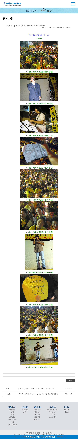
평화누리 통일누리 (52, 409)
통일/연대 (37, 419)
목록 (70, 380)
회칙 (12, 414)
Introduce (67, 409)
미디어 (52, 414)
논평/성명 (25, 409)
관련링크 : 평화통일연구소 (58, 436)
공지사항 (37, 409)
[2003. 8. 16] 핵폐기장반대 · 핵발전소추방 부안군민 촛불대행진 (38, 394)
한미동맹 (37, 414)
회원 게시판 (12, 419)
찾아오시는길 (12, 424)
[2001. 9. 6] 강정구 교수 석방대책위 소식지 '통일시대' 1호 (36, 388)
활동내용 (12, 409)
